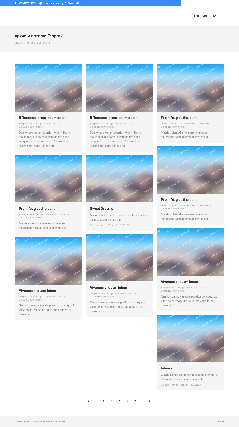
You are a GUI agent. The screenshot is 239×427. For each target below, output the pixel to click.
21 (150, 401)
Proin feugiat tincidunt (179, 118)
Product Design (169, 123)
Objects (94, 225)
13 (102, 401)
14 (110, 401)
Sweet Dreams (101, 208)
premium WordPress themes (51, 421)
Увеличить (190, 88)
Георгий (55, 36)
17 (134, 401)
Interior (167, 368)
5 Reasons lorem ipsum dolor (42, 118)
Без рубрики (25, 123)
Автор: (43, 123)
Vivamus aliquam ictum (179, 282)
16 (126, 401)
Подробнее (200, 88)
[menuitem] (200, 16)
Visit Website (181, 88)
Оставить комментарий (31, 126)
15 (118, 401)
